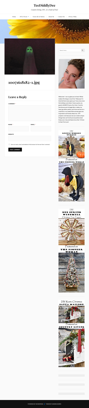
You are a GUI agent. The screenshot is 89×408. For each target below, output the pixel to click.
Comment (12, 103)
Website (11, 134)
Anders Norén (56, 404)
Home (14, 16)
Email (33, 124)
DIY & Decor (23, 16)
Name (10, 124)
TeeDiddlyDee (44, 5)
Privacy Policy (73, 16)
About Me (51, 16)
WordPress (39, 404)
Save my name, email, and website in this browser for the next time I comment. (30, 144)
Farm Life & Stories (39, 16)
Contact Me (61, 16)
